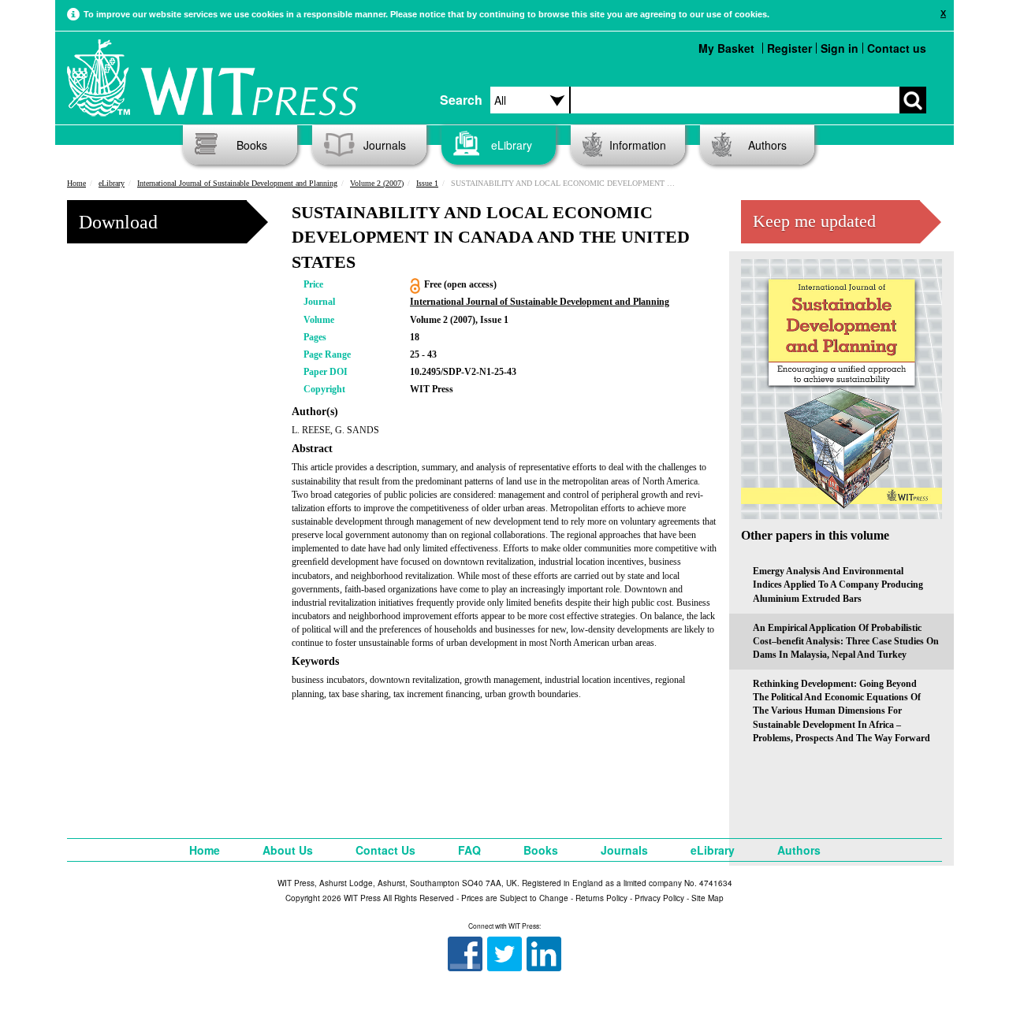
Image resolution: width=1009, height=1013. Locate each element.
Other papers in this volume (815, 535)
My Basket (726, 48)
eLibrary (511, 145)
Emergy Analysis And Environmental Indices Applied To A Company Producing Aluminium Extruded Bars (838, 584)
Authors (767, 145)
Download (118, 222)
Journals (384, 145)
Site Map (707, 898)
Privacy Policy (659, 898)
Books (251, 145)
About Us (287, 850)
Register (789, 48)
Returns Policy (601, 898)
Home (76, 183)
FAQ (469, 850)
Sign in (839, 48)
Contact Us (385, 850)
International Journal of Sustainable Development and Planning (237, 183)
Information (637, 145)
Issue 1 (427, 183)
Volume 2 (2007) (377, 183)
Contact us (896, 48)
